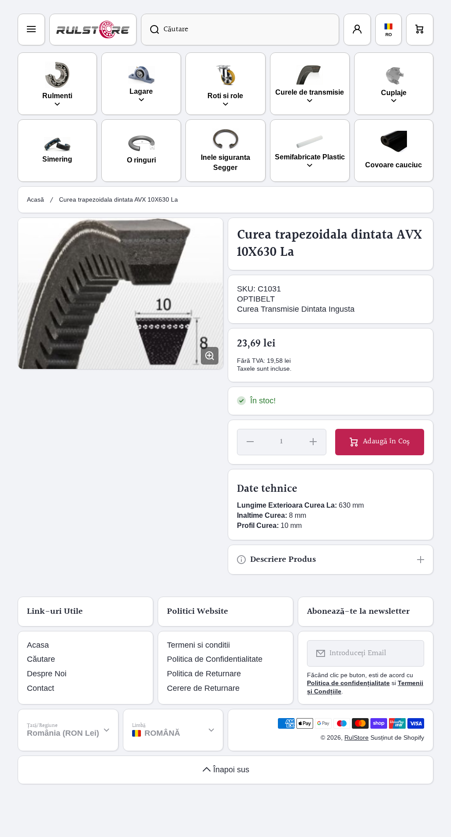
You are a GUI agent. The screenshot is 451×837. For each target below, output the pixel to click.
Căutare (41, 659)
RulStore (356, 737)
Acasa (38, 645)
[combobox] (240, 29)
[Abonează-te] (411, 653)
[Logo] (93, 29)
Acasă (35, 199)
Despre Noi (47, 673)
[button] (420, 29)
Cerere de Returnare (203, 688)
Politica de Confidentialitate (214, 659)
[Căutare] (150, 29)
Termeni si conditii (198, 645)
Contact (40, 688)
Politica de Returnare (204, 673)
